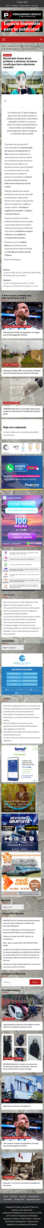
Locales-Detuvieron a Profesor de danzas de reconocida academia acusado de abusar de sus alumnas (21, 957)
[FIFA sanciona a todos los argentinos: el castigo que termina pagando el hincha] (22, 315)
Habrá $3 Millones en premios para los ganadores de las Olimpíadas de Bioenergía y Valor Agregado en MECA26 (20, 726)
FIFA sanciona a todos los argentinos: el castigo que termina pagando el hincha (21, 333)
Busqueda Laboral (34, 1199)
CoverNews (20, 1224)
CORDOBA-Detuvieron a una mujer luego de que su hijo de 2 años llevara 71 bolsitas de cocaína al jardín (22, 411)
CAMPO (7, 698)
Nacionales (7, 55)
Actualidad (8, 1199)
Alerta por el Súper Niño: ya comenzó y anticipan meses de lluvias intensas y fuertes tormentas (22, 371)
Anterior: (22, 273)
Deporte (6, 326)
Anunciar (34, 5)
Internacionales (16, 326)
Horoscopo (38, 590)
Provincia (13, 1196)
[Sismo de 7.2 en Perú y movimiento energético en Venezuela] (22, 1166)
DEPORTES (8, 595)
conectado (24, 432)
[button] (3, 39)
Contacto (14, 5)
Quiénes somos (24, 5)
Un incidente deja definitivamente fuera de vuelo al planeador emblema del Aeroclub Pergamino (21, 923)
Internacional (33, 1196)
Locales (6, 365)
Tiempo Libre (19, 1199)
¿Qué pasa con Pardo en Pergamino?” (17, 1106)
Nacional (22, 1196)
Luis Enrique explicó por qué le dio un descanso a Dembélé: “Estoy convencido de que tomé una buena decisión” (22, 631)
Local (6, 1196)
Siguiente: (20, 283)
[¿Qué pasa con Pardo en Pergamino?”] (22, 1089)
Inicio (8, 5)
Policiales (16, 403)
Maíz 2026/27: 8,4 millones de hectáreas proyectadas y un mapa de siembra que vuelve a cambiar (21, 717)
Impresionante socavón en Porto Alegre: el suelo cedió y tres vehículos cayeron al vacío (21, 1025)
